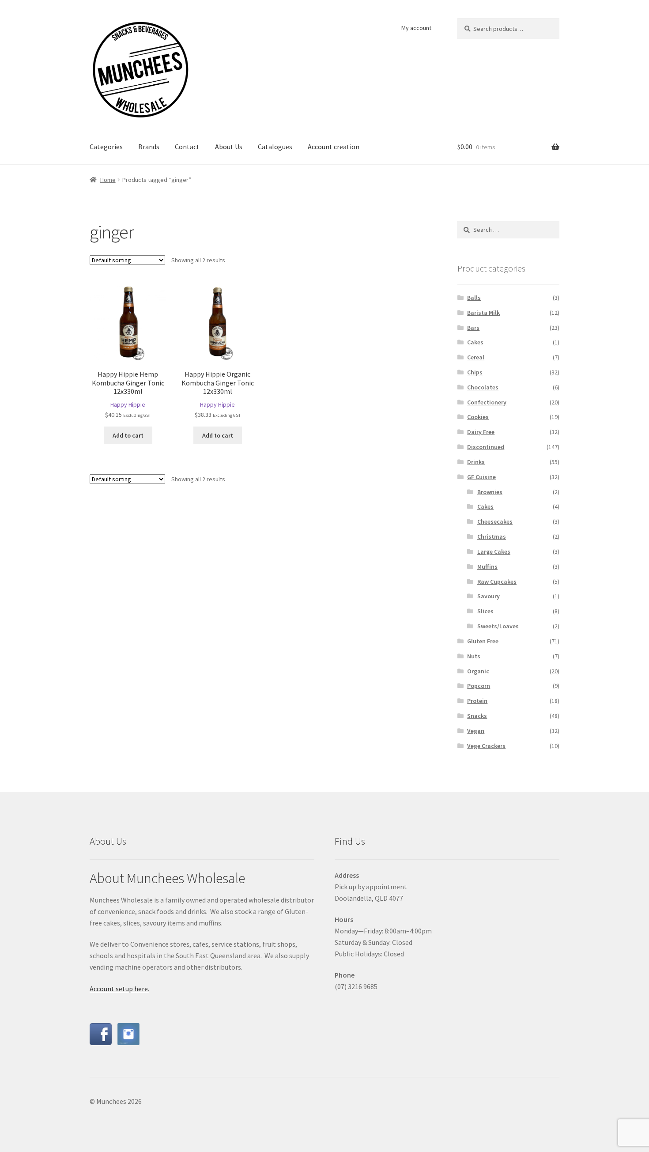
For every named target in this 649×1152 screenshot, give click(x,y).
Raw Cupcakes (497, 581)
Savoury (488, 596)
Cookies (478, 417)
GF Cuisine (481, 477)
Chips (475, 372)
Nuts (473, 656)
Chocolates (482, 387)
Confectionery (486, 402)
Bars (473, 328)
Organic (478, 671)
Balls (474, 298)
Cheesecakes (495, 521)
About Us (228, 146)
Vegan (475, 731)
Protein (477, 701)
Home (108, 180)
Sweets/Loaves (498, 626)
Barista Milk (483, 313)
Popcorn (478, 686)
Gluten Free (482, 641)
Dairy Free (480, 432)
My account (416, 28)
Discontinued (485, 447)
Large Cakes (493, 551)
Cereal (475, 357)
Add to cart (128, 435)
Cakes (475, 342)
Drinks (476, 462)
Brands (148, 146)
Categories (106, 146)
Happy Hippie (127, 404)
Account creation (333, 146)
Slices (485, 611)
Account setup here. (119, 988)
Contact (187, 146)
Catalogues (275, 146)
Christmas (491, 536)
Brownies (489, 492)
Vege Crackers (486, 746)
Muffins (487, 566)
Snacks (477, 716)
